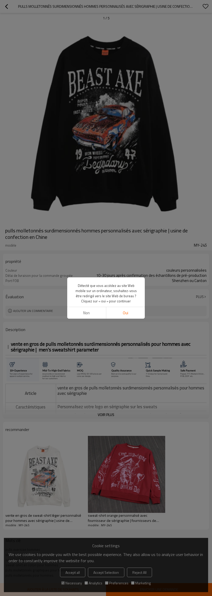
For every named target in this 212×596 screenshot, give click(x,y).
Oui (125, 313)
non (86, 313)
